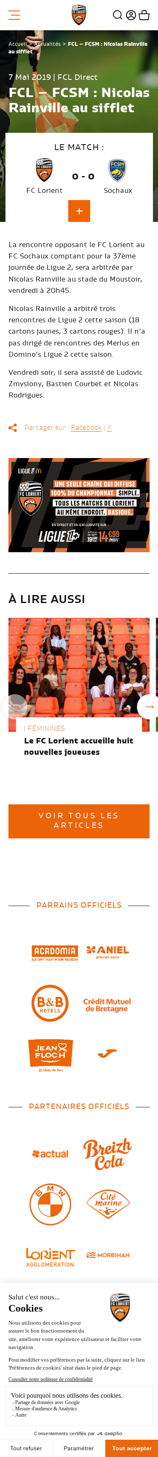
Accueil (17, 44)
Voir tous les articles (79, 821)
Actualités (47, 44)
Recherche (117, 15)
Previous (14, 706)
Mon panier (143, 15)
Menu (17, 15)
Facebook (86, 427)
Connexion (130, 15)
